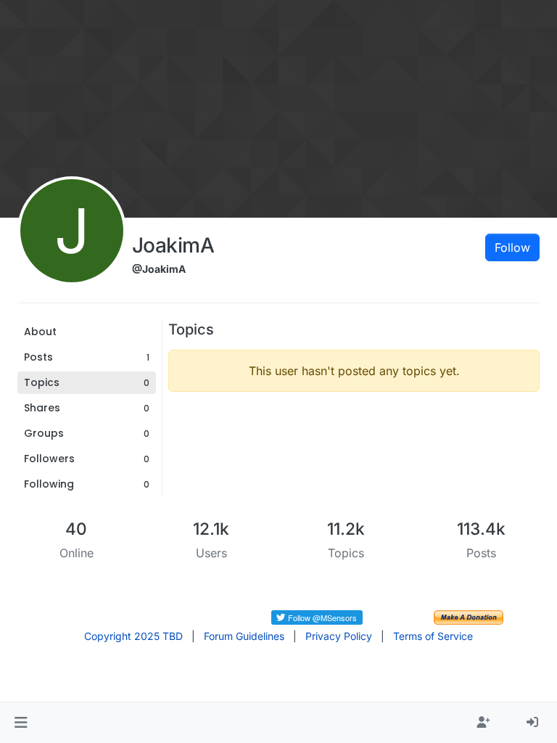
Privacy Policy (338, 636)
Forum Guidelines (244, 636)
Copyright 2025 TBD (133, 636)
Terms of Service (433, 636)
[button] (21, 722)
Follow (512, 247)
